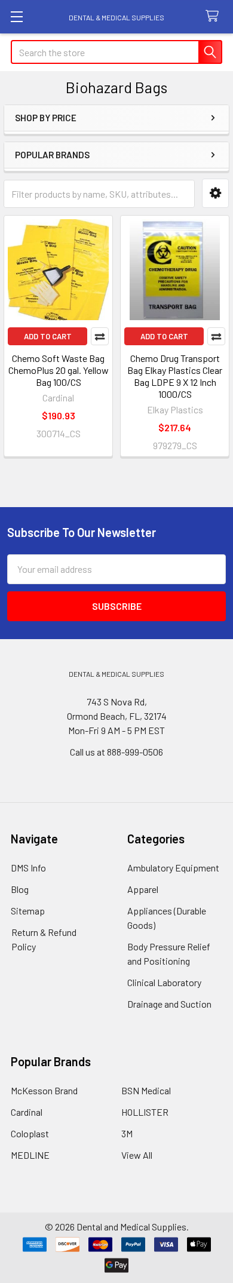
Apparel (142, 889)
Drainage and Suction (169, 1003)
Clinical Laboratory (164, 982)
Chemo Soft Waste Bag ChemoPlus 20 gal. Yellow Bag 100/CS (58, 370)
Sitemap (28, 910)
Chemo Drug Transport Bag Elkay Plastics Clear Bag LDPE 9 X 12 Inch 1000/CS (174, 376)
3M (127, 1133)
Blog (20, 889)
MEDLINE (30, 1155)
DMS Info (28, 867)
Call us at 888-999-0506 (116, 751)
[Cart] (215, 16)
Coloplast (30, 1133)
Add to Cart (48, 336)
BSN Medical (146, 1090)
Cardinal (26, 1112)
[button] (215, 193)
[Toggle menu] (16, 16)
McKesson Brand (44, 1090)
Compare (100, 336)
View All (136, 1155)
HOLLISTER (144, 1112)
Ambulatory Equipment (173, 867)
